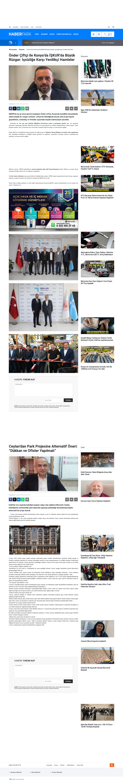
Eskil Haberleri (35, 772)
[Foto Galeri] (113, 27)
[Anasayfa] (10, 27)
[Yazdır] (27, 108)
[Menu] (93, 34)
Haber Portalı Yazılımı (18, 779)
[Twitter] (14, 108)
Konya (52, 34)
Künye (56, 765)
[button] (67, 108)
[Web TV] (109, 27)
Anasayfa (14, 49)
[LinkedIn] (19, 108)
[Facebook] (10, 108)
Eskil (37, 34)
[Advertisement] (54, 12)
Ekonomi (21, 49)
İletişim (62, 765)
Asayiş (75, 34)
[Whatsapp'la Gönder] (23, 108)
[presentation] (15, 43)
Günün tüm (108, 43)
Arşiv (32, 27)
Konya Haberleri (57, 772)
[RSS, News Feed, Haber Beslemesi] (112, 765)
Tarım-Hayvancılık (63, 34)
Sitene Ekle (39, 27)
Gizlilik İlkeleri (70, 765)
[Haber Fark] (20, 34)
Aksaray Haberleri (16, 772)
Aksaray (44, 34)
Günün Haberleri (24, 27)
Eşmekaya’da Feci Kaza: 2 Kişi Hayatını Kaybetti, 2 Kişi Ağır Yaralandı (53, 43)
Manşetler (15, 27)
